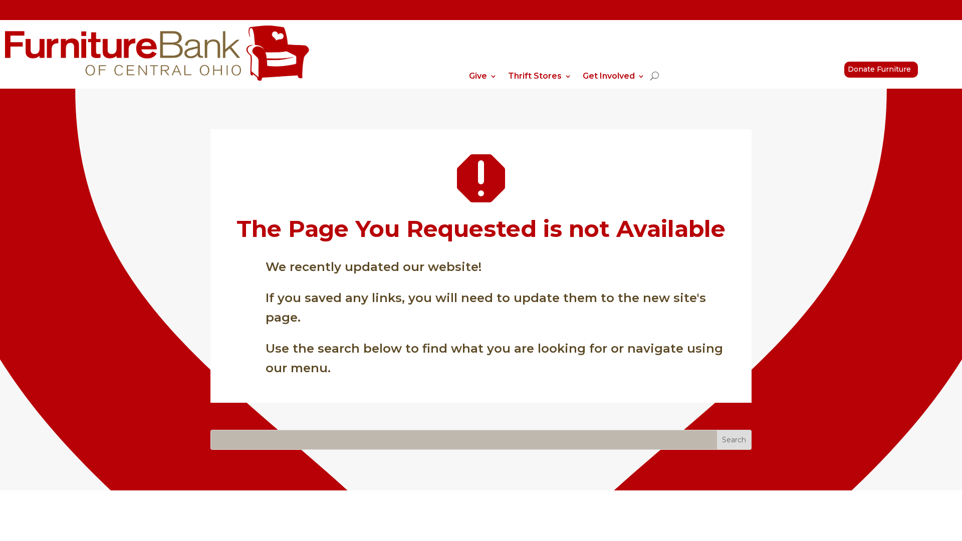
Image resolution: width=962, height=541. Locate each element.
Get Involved (609, 77)
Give (478, 77)
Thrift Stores (535, 77)
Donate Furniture (879, 69)
